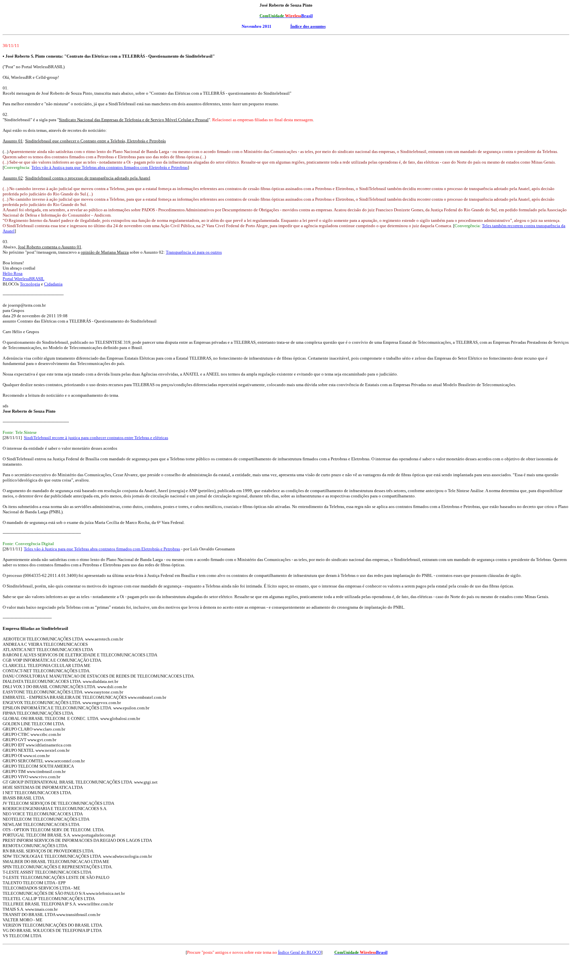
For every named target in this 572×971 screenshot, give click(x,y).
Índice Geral (289, 952)
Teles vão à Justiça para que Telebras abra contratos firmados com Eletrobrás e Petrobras (109, 167)
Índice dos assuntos (308, 26)
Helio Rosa (13, 273)
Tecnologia (30, 283)
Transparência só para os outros (194, 252)
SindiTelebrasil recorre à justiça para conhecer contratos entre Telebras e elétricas (96, 437)
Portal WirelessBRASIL (23, 278)
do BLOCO (310, 952)
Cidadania (53, 283)
